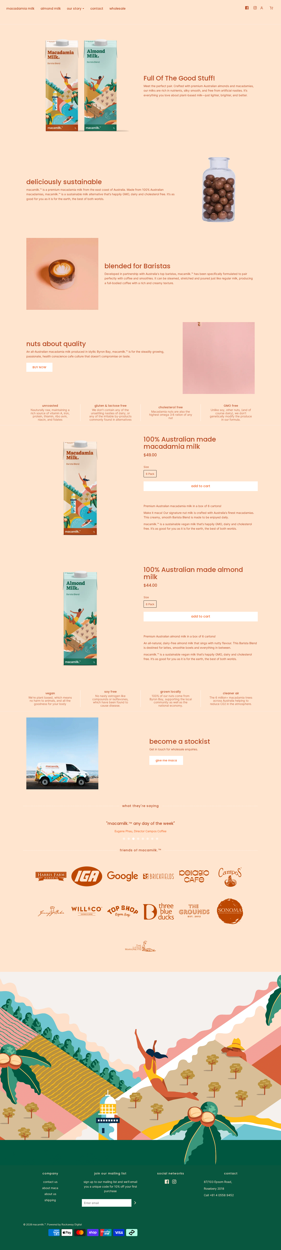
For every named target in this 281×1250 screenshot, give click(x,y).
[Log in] (261, 8)
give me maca (166, 760)
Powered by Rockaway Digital (64, 1224)
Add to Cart (200, 486)
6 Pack (150, 473)
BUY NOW (39, 367)
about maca (50, 1188)
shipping (50, 1200)
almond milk (51, 8)
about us (50, 1194)
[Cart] (269, 8)
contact (96, 8)
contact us (50, 1181)
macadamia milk (20, 8)
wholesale (117, 8)
